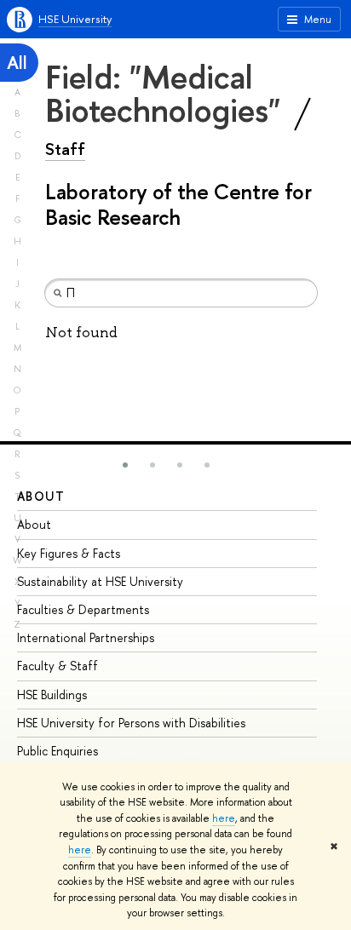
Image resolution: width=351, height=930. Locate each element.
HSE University (75, 18)
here (223, 818)
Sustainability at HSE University (100, 581)
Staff (65, 149)
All (17, 62)
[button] (125, 465)
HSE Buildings (52, 694)
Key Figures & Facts (68, 553)
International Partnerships (85, 637)
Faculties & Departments (83, 609)
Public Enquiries (57, 751)
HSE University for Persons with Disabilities (131, 723)
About (41, 496)
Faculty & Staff (57, 665)
